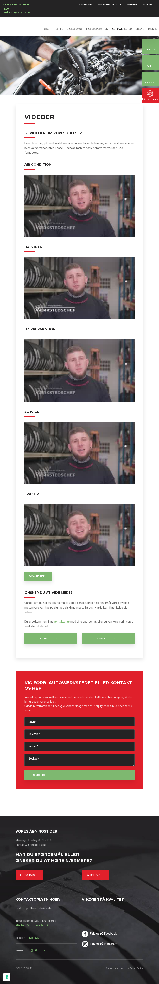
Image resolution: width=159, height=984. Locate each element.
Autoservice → (29, 875)
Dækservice (74, 28)
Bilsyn (140, 28)
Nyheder (132, 4)
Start (48, 28)
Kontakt (148, 4)
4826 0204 (34, 938)
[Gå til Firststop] (20, 22)
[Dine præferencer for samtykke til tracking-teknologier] (6, 977)
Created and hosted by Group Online (124, 968)
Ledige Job (86, 4)
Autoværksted (122, 28)
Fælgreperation (97, 28)
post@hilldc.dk (35, 950)
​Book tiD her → (38, 576)
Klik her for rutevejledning (33, 925)
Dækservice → (95, 875)
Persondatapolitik (110, 4)
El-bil (59, 28)
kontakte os (62, 621)
